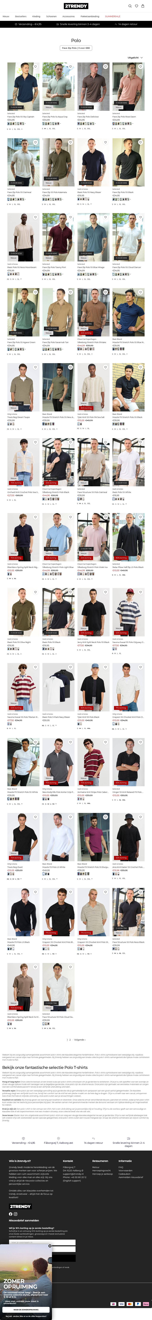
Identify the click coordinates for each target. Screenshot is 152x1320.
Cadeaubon (124, 1174)
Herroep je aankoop (102, 1174)
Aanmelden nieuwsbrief (131, 1177)
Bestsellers (20, 16)
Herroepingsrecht (101, 1170)
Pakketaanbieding (90, 16)
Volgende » (80, 1039)
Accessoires (68, 16)
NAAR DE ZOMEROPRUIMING (26, 1310)
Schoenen (51, 16)
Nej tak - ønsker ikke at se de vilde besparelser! (26, 1316)
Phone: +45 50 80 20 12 (74, 1177)
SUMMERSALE (112, 16)
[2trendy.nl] (76, 6)
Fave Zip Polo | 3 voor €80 (76, 48)
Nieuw (6, 16)
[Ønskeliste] (136, 6)
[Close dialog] (50, 1246)
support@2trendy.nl (73, 1174)
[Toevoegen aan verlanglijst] (35, 66)
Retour (95, 1167)
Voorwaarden (125, 1170)
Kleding (36, 16)
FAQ (121, 1167)
